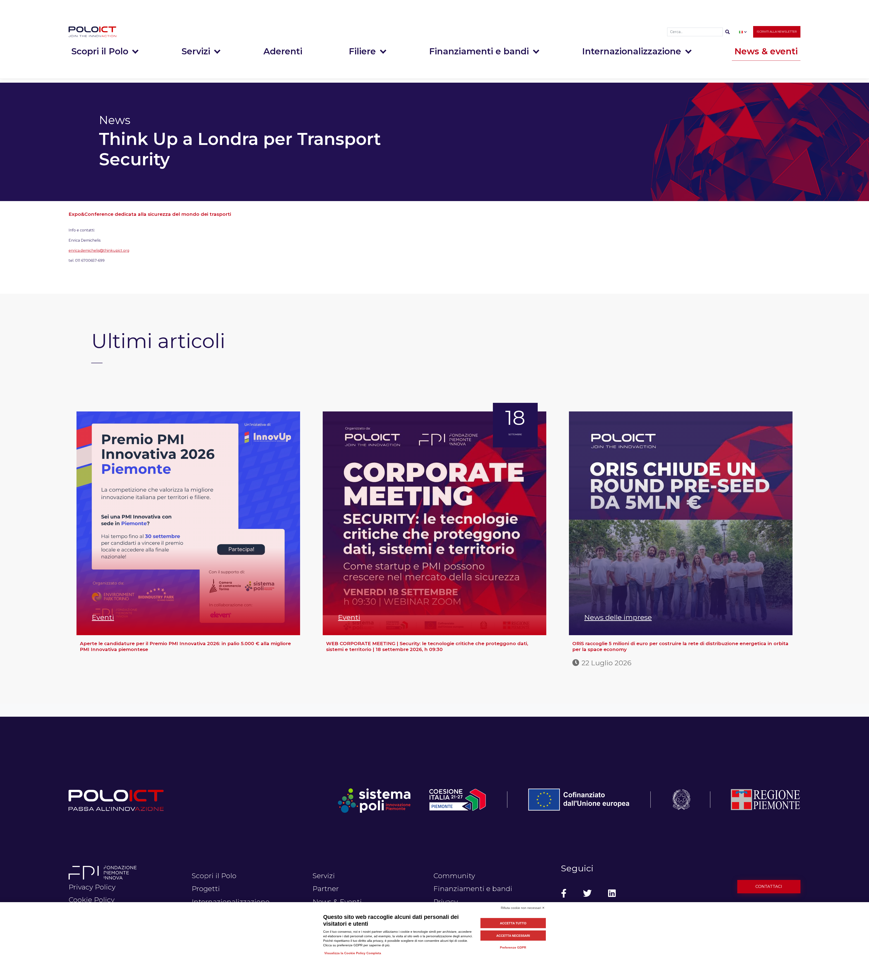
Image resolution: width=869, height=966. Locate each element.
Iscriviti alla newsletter (777, 31)
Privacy (445, 901)
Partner (326, 888)
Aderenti (282, 51)
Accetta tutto (513, 923)
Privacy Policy (92, 887)
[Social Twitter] (587, 893)
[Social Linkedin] (612, 893)
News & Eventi (337, 901)
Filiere (362, 51)
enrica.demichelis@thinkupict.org (99, 250)
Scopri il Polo (99, 51)
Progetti (206, 888)
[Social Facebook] (563, 893)
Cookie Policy (92, 899)
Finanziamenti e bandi (479, 51)
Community (454, 875)
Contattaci (768, 886)
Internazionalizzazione (631, 51)
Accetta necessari (513, 935)
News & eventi (766, 51)
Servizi (195, 51)
